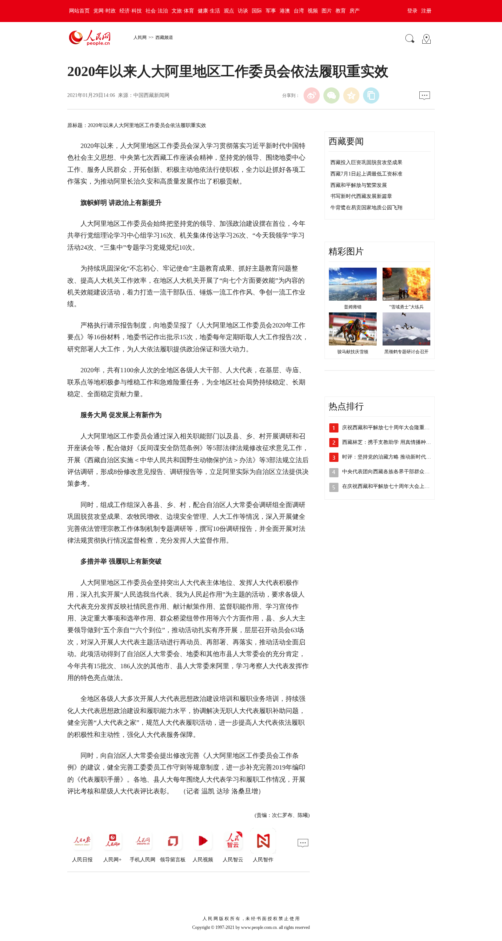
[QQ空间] (351, 95)
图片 (327, 11)
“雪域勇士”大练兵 (406, 307)
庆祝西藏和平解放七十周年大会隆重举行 (388, 427)
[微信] (331, 95)
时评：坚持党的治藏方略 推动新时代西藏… (391, 457)
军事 (271, 11)
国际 (257, 11)
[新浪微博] (312, 95)
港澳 (285, 11)
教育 (341, 11)
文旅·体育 (183, 11)
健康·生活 (209, 11)
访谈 (243, 11)
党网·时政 (104, 11)
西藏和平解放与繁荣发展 (358, 185)
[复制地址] (371, 95)
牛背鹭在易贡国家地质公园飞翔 (366, 207)
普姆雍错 (353, 307)
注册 (426, 11)
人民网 (140, 37)
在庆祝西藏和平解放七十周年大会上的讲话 (391, 486)
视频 (313, 11)
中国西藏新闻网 (151, 95)
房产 (354, 11)
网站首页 (79, 11)
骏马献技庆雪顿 (352, 351)
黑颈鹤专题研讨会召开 (406, 351)
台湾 (299, 11)
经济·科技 (130, 11)
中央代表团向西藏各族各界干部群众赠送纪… (393, 471)
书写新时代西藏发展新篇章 (361, 196)
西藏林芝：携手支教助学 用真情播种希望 (389, 442)
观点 (229, 11)
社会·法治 (157, 11)
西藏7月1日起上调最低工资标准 (366, 174)
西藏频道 (164, 37)
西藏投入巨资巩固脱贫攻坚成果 (366, 162)
